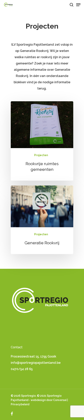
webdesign (38, 400)
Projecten (41, 155)
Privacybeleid (20, 404)
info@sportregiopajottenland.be (36, 363)
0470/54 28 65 (22, 369)
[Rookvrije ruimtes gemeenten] (42, 141)
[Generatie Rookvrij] (42, 220)
